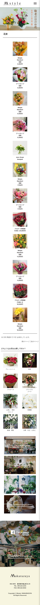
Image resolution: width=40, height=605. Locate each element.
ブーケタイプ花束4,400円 (20, 86)
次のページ (35, 341)
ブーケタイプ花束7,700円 (20, 207)
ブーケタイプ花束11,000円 (20, 278)
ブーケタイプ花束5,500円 (20, 135)
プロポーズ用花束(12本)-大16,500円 (20, 302)
